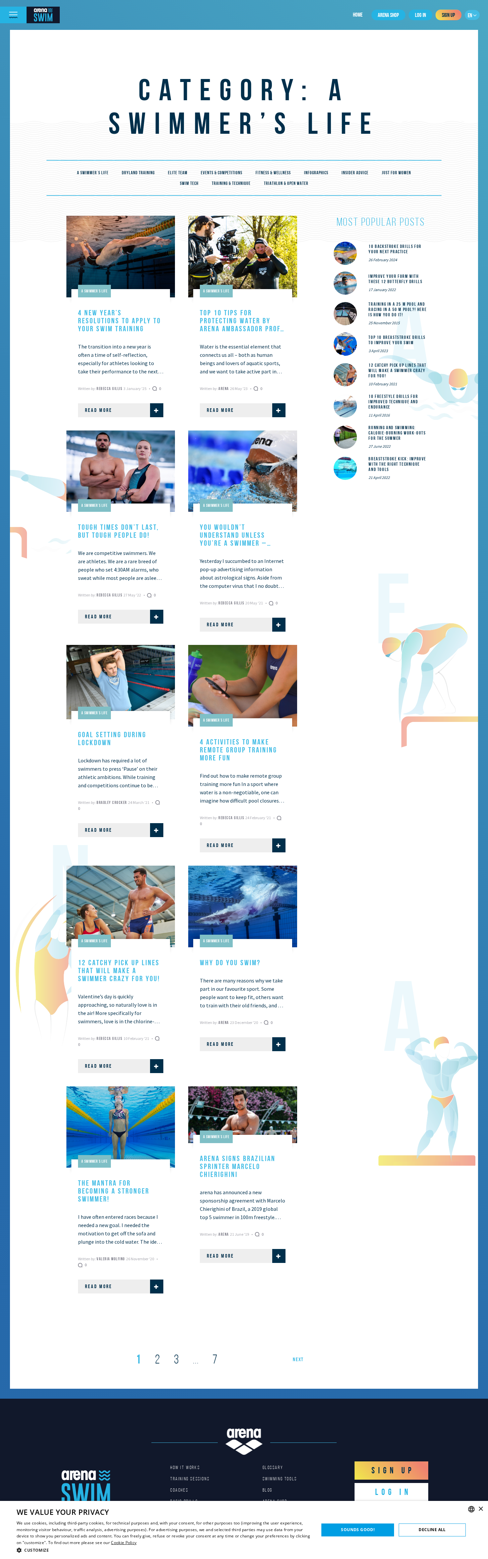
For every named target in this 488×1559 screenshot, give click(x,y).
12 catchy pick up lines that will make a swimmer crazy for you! (397, 370)
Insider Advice (355, 172)
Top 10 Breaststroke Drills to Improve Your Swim (397, 340)
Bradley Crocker (112, 802)
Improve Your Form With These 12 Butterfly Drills (395, 278)
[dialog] (244, 1530)
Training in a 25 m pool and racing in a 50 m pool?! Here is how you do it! (397, 309)
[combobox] (471, 1509)
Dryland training (138, 172)
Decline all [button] (432, 1529)
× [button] (480, 1509)
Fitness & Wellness (273, 172)
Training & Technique (231, 183)
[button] (163, 1550)
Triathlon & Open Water (286, 183)
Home (358, 15)
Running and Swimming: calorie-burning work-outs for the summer (397, 433)
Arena (224, 388)
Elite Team (178, 172)
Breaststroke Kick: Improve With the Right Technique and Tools (397, 464)
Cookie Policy (123, 1542)
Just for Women (396, 172)
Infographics (316, 172)
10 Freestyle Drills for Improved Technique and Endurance (393, 402)
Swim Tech (189, 183)
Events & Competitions (221, 172)
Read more (98, 410)
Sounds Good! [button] (357, 1529)
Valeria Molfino (111, 1259)
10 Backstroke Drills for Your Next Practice (394, 249)
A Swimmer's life (93, 172)
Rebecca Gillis (110, 388)
